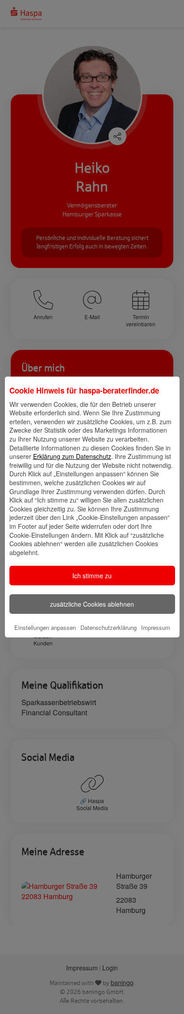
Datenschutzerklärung (108, 627)
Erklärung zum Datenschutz (72, 456)
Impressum (155, 627)
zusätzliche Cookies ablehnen (92, 604)
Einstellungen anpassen (45, 627)
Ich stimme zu (92, 575)
